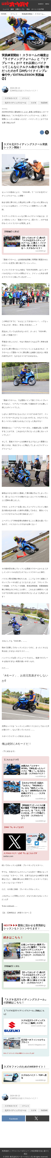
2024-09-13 (15, 88)
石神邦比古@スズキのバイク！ (24, 91)
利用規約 (5, 1151)
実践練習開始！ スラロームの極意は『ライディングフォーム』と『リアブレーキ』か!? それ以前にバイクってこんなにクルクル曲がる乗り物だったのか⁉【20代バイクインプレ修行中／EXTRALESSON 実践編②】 (25, 67)
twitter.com (8, 856)
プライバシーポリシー (20, 1151)
